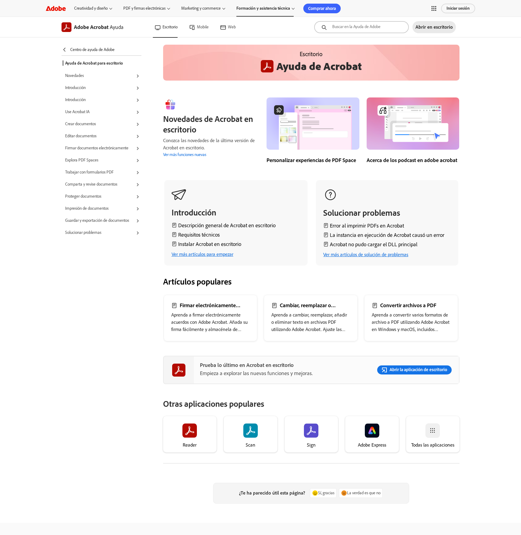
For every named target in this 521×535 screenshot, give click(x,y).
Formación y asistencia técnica (263, 8)
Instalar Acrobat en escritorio (209, 244)
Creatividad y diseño (91, 8)
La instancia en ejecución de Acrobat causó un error (387, 235)
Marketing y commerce (201, 8)
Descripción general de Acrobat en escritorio (227, 225)
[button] (434, 8)
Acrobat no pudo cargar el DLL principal (373, 244)
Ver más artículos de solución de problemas (365, 254)
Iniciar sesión (458, 8)
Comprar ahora (322, 8)
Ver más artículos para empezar (202, 254)
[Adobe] (55, 8)
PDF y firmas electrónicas (144, 8)
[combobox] (361, 27)
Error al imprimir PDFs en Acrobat (367, 225)
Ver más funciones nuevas (184, 154)
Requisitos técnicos (199, 234)
